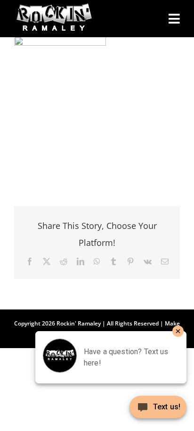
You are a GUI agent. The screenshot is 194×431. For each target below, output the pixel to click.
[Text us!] (158, 410)
